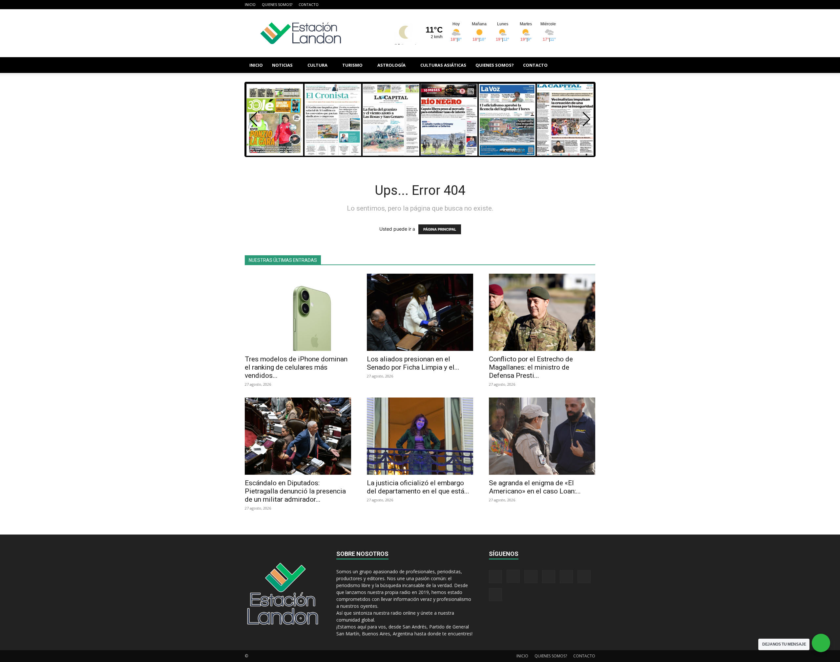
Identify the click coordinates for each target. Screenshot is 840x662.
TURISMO (352, 65)
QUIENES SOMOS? (277, 4)
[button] (587, 65)
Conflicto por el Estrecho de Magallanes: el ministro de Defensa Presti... (531, 367)
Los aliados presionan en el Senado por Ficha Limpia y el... (413, 363)
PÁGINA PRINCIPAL (439, 229)
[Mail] (547, 4)
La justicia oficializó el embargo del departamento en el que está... (418, 487)
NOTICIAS (282, 65)
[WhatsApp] (579, 4)
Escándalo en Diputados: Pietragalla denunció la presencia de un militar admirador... (295, 491)
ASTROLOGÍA (391, 65)
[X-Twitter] (569, 4)
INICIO (250, 4)
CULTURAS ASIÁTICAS (443, 65)
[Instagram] (536, 4)
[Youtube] (590, 4)
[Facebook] (525, 4)
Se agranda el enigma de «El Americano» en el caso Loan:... (535, 487)
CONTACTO (309, 4)
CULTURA (317, 65)
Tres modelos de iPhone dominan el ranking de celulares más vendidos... (296, 367)
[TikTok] (558, 4)
